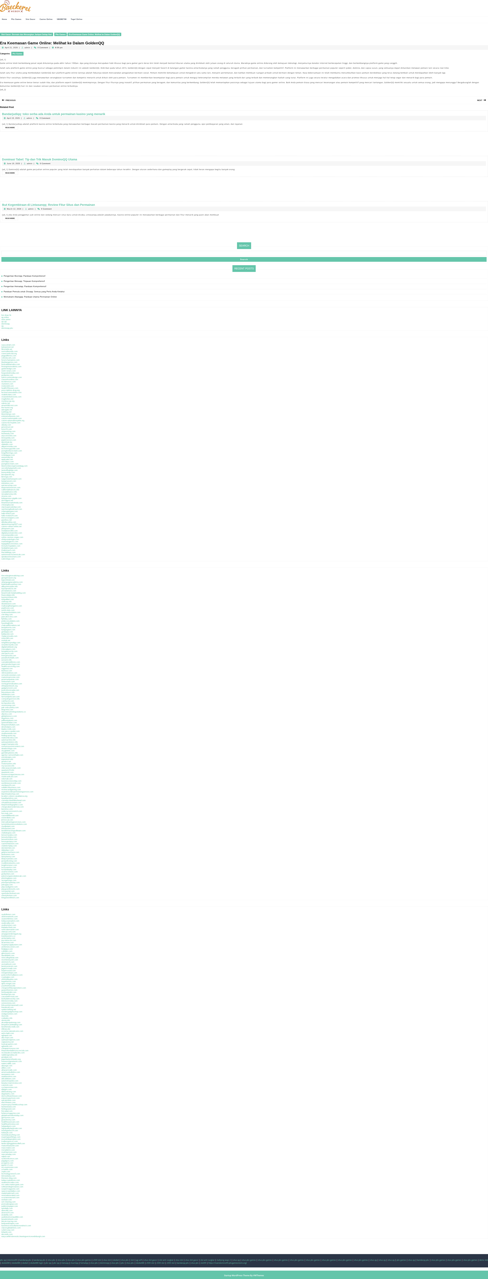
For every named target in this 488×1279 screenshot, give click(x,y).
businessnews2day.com (11, 781)
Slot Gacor (30, 19)
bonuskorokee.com (9, 839)
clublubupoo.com (8, 833)
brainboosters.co (8, 936)
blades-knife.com (8, 729)
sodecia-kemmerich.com (11, 811)
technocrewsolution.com (11, 392)
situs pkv (51, 1260)
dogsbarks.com (7, 1094)
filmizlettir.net (6, 349)
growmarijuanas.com (10, 679)
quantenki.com (7, 772)
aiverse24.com (7, 1212)
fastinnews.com (7, 854)
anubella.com (6, 1215)
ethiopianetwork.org (9, 686)
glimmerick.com (8, 953)
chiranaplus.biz (7, 505)
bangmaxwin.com (8, 481)
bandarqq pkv (25, 1260)
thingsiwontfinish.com (10, 897)
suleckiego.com (7, 559)
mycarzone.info (7, 766)
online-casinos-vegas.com (12, 537)
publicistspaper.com (9, 1206)
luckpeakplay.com (8, 869)
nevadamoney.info (9, 494)
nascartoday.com (8, 1154)
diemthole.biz (6, 442)
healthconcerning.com (10, 666)
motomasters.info (8, 763)
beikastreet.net (7, 347)
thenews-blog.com (9, 1178)
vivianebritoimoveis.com (11, 397)
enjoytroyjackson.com (10, 1098)
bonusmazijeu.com (9, 835)
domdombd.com (8, 848)
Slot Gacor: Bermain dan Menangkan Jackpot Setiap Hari (26, 34)
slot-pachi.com (7, 653)
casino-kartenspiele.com (11, 418)
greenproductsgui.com (10, 664)
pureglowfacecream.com (11, 451)
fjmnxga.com (6, 477)
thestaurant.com (8, 828)
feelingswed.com (8, 1109)
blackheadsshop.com (10, 794)
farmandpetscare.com (10, 696)
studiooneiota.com (9, 733)
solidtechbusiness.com (10, 787)
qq (2, 326)
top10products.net (8, 588)
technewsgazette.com (10, 448)
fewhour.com (6, 671)
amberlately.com (8, 938)
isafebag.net (6, 412)
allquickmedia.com (9, 446)
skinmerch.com (7, 962)
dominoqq (5, 324)
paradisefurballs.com (10, 658)
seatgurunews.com (9, 1014)
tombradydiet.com (8, 992)
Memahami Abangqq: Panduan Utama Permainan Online (30, 297)
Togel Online (76, 19)
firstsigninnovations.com (11, 366)
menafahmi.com (8, 1150)
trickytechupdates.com (10, 546)
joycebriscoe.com (8, 940)
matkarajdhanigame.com (11, 606)
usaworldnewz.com (9, 919)
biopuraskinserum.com (10, 487)
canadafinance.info (9, 492)
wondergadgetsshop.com (11, 1012)
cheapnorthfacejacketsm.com (13, 988)
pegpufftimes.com (8, 356)
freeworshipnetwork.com (11, 1061)
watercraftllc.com (8, 1063)
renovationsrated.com (10, 1195)
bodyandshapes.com (10, 1223)
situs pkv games (84, 1260)
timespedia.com (8, 438)
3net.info (4, 1016)
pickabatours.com (8, 591)
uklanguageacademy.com (12, 582)
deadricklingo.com (9, 748)
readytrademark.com (10, 1193)
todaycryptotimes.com (10, 1180)
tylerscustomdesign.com (11, 377)
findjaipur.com (7, 949)
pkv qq (3, 1260)
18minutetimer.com (9, 673)
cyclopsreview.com (9, 1087)
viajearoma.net (7, 1042)
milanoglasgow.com (9, 511)
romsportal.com (7, 891)
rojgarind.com (7, 668)
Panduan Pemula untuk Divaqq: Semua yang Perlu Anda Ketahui (34, 291)
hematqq (84, 1263)
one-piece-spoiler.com (10, 731)
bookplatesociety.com (10, 999)
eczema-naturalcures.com (12, 1031)
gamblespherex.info (9, 753)
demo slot (483, 1260)
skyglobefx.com (8, 751)
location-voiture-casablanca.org (14, 796)
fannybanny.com (8, 856)
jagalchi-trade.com (9, 968)
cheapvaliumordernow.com (12, 807)
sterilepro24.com (8, 785)
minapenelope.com (9, 973)
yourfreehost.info (8, 986)
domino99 (12, 1260)
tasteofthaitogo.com (9, 470)
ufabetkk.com (7, 444)
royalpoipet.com (8, 826)
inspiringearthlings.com (10, 1137)
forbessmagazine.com (10, 1113)
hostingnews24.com (9, 1130)
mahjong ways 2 (224, 1260)
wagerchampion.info (9, 744)
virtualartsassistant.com (11, 802)
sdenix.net (5, 403)
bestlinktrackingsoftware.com (13, 830)
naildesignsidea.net (9, 1055)
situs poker (6, 319)
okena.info (5, 1020)
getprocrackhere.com (10, 852)
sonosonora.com (8, 1003)
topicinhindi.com (8, 580)
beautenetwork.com (9, 1219)
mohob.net (5, 640)
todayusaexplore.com (10, 921)
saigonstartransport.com (11, 479)
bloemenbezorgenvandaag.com (14, 466)
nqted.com (5, 1156)
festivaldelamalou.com (10, 364)
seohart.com (6, 1200)
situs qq (236, 1260)
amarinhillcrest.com (9, 405)
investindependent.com (11, 1139)
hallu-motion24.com (9, 515)
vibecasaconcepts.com (11, 768)
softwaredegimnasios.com (12, 1187)
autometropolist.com (9, 1081)
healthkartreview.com (10, 1124)
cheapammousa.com (10, 1048)
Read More (11, 128)
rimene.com (6, 496)
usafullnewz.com (8, 914)
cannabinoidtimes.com (10, 662)
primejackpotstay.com (10, 882)
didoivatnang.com (8, 1091)
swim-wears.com (8, 371)
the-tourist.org (7, 407)
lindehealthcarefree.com (11, 584)
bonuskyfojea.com (9, 837)
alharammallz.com (9, 1070)
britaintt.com (6, 1232)
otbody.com (6, 425)
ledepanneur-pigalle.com (11, 498)
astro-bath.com (7, 1033)
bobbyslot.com (7, 634)
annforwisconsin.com (10, 947)
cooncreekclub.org (9, 353)
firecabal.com (7, 1111)
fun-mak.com (6, 813)
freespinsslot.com (8, 655)
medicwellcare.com (9, 776)
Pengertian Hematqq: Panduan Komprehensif (25, 286)
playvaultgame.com (9, 887)
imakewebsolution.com (10, 612)
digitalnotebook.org (9, 647)
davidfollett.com (7, 955)
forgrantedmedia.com (10, 373)
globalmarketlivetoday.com (12, 1115)
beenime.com (7, 809)
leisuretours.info (7, 692)
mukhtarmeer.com (9, 1152)
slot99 (203, 1263)
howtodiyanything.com (10, 1135)
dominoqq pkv (7, 328)
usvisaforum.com (8, 964)
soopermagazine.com (10, 1189)
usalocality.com (7, 923)
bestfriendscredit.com (10, 1027)
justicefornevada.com (10, 690)
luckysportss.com (8, 867)
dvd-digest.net (7, 500)
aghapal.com (6, 1035)
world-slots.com (8, 610)
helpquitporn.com (8, 1126)
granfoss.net (6, 520)
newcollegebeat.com (9, 957)
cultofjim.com (6, 951)
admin (27, 48)
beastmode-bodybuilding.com (13, 593)
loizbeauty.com (7, 433)
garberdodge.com (8, 369)
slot (132, 1260)
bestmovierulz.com (9, 966)
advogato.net (6, 410)
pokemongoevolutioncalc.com (13, 876)
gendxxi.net (6, 761)
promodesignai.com (9, 1204)
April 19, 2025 (13, 118)
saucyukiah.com (8, 345)
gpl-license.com (7, 1117)
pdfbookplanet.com (9, 720)
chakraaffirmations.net (10, 625)
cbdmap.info (6, 601)
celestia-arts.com (8, 358)
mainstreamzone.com (10, 677)
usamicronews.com (9, 872)
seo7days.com (7, 461)
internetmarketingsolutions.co (13, 712)
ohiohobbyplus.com (9, 979)
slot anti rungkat (166, 1260)
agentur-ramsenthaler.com (12, 755)
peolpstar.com (7, 375)
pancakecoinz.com (9, 617)
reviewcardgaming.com (11, 789)
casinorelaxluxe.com (10, 843)
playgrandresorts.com (10, 889)
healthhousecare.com (10, 1122)
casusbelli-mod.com (9, 996)
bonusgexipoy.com (9, 841)
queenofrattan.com (9, 722)
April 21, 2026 (11, 48)
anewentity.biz (7, 457)
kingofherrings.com (9, 453)
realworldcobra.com (9, 738)
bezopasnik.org (7, 474)
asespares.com (7, 1074)
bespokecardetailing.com (11, 1024)
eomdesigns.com (8, 757)
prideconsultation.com (10, 621)
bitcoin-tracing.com (9, 1221)
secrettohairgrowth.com (11, 468)
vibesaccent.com (8, 932)
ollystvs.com (6, 714)
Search (244, 245)
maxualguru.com (8, 649)
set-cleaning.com (8, 1202)
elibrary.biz (5, 1029)
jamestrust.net (7, 427)
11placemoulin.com (9, 636)
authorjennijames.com (10, 1040)
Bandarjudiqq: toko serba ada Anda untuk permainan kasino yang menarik (53, 114)
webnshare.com (8, 681)
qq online (5, 317)
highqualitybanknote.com (11, 1128)
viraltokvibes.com (8, 394)
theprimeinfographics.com (12, 805)
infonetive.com (7, 483)
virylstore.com (7, 384)
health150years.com (9, 388)
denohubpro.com (8, 727)
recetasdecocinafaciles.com (13, 1053)
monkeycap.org (7, 401)
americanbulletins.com (10, 1072)
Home (4, 19)
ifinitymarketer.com (9, 859)
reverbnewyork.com (9, 960)
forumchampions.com (10, 360)
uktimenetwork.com (9, 916)
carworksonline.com (9, 379)
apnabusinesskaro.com (11, 557)
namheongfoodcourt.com (11, 509)
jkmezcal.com (7, 820)
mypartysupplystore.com (11, 945)
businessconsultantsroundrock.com (16, 1225)
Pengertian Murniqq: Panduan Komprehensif (24, 276)
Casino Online (46, 19)
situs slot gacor (150, 1260)
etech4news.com (8, 1102)
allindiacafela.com (8, 522)
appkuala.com (7, 459)
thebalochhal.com (8, 927)
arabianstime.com (8, 1076)
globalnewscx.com (9, 716)
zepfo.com (5, 1171)
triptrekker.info (7, 759)
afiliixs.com (6, 1068)
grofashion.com (7, 874)
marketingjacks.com (9, 541)
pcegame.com (7, 1163)
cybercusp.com (7, 1230)
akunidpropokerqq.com (10, 1022)
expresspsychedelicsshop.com (14, 1104)
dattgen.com (6, 1089)
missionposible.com (9, 535)
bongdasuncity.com (9, 651)
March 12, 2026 (14, 209)
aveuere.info (6, 660)
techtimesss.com (8, 381)
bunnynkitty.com (8, 472)
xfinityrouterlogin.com (10, 539)
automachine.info (8, 740)
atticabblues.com (8, 1079)
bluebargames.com (9, 362)
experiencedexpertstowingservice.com (17, 792)
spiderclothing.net (8, 1009)
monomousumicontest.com (12, 746)
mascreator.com (8, 1148)
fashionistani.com (8, 1107)
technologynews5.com (10, 1174)
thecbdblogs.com (8, 552)
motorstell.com (7, 386)
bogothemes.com (8, 981)
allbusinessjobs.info (9, 586)
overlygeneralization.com (11, 684)
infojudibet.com (7, 599)
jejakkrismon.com (8, 440)
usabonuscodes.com (10, 1182)
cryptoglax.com (7, 977)
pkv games (401, 1260)
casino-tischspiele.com (10, 423)
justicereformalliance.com (12, 975)
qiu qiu (4, 321)
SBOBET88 (61, 19)
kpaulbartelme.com (9, 798)
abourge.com (6, 1066)
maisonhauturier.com (10, 1146)
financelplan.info (8, 595)
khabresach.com (8, 550)
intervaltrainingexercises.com (13, 822)
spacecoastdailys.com (10, 1191)
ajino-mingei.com (8, 983)
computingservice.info (10, 699)
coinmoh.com (7, 1085)
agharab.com (6, 1046)
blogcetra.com (7, 709)
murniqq (74, 1263)
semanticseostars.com (10, 675)
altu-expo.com (7, 1037)
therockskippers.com (10, 518)
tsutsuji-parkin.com (9, 1044)
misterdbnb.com (8, 818)
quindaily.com (7, 1208)
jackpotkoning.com (9, 861)
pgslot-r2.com (7, 1165)
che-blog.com (7, 614)
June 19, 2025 (13, 163)
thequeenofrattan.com (10, 725)
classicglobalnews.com (11, 1228)
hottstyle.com (7, 1133)
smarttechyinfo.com (9, 645)
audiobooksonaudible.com (12, 1217)
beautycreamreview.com (11, 1083)
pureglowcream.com (9, 464)
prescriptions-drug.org (10, 390)
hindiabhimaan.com (9, 548)
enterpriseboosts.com (10, 416)
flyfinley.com (6, 619)
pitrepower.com (7, 528)
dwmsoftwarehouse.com (11, 1096)
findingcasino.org (8, 735)
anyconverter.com (8, 436)
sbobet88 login (36, 1263)
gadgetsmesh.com (9, 688)
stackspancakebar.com (11, 507)
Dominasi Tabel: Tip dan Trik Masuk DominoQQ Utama (39, 159)
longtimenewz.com (9, 865)
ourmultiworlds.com (9, 351)
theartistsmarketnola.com (11, 503)
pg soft (139, 1260)
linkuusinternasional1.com (12, 1005)
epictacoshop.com (9, 485)
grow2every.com (8, 1120)
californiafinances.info (10, 490)
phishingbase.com (9, 878)
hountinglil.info (7, 623)
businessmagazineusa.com (12, 774)
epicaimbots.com (8, 1100)
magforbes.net (7, 399)
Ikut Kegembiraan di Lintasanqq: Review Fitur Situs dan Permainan (48, 204)
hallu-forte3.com (8, 513)
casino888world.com (10, 815)
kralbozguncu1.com (9, 1141)
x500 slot (97, 1260)
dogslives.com (7, 718)
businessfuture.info (9, 597)
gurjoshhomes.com (9, 990)
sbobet (116, 1260)
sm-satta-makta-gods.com (12, 1184)
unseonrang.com (8, 705)
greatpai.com (6, 1057)
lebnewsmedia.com (9, 1001)
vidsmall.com (6, 779)
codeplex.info (6, 1018)
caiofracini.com (7, 701)
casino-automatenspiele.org (12, 420)
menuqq (65, 1263)
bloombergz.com (8, 414)
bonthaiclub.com (8, 994)
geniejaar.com (7, 632)
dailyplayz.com (7, 850)
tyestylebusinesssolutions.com (14, 824)
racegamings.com (8, 880)
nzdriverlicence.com (9, 1158)
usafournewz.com (8, 925)
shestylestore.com (9, 895)
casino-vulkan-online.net (11, 526)
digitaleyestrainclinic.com (11, 533)
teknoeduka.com (8, 1176)
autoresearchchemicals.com (13, 554)
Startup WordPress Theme (237, 1275)
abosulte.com (7, 1210)
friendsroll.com (7, 1007)
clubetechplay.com (9, 846)
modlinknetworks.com (10, 863)
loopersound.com (8, 970)
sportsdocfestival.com (10, 893)
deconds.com (7, 1234)
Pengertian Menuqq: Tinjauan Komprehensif (24, 281)
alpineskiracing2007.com (11, 524)
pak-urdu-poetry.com (10, 707)
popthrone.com (7, 608)
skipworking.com (8, 431)
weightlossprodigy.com (10, 642)
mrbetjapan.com (8, 455)
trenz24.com (6, 429)
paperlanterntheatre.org (11, 1059)
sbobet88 (6, 1263)
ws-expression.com (9, 1167)
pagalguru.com (7, 1161)
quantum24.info (7, 770)
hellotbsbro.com (8, 694)
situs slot (107, 1260)
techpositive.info (8, 703)
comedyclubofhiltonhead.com (13, 800)
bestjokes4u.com (8, 627)
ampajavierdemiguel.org (11, 934)
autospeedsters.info (9, 742)
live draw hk (6, 315)
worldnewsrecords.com (11, 783)
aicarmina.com (7, 942)
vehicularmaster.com (10, 929)
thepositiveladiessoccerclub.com (14, 1050)
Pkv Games (16, 19)
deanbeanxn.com (8, 604)
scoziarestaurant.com (10, 1197)
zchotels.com (7, 1169)
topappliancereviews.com (11, 544)
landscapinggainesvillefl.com (13, 1143)
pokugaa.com (7, 885)
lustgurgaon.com (8, 630)
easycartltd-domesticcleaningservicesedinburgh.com (23, 1236)
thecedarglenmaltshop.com (12, 575)
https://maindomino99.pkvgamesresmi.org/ (227, 1263)
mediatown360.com (9, 531)
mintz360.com (7, 638)
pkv (122, 1263)
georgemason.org (8, 578)
